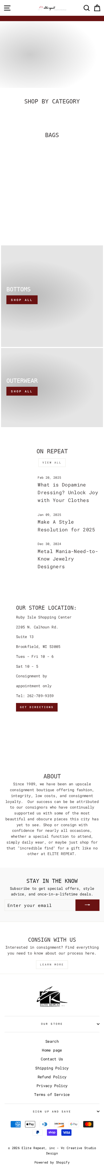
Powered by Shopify (52, 1162)
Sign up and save (52, 1111)
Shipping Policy (52, 1068)
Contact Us (52, 1059)
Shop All (22, 300)
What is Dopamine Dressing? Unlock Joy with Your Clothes (68, 492)
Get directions (37, 707)
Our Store (52, 1024)
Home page (52, 1050)
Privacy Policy (52, 1085)
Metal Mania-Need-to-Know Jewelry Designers (68, 559)
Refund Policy (52, 1077)
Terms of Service (52, 1094)
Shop (16, 70)
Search (52, 1041)
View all (52, 462)
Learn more (52, 964)
